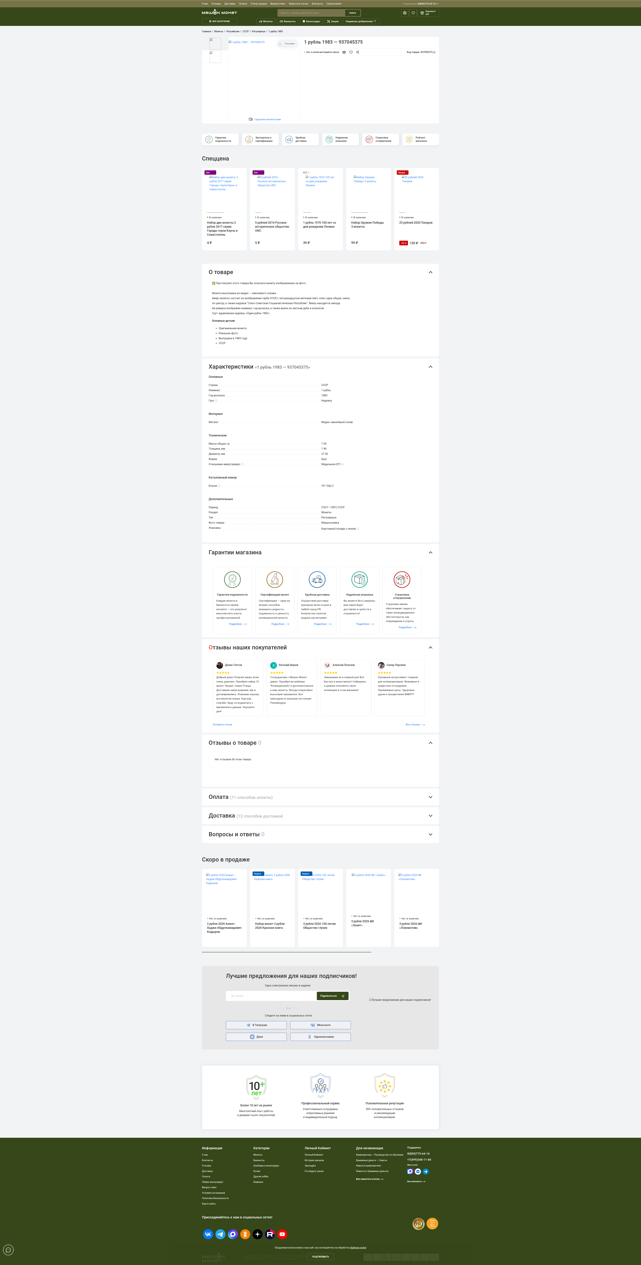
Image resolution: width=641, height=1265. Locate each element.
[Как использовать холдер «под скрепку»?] (357, 528)
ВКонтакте (324, 1025)
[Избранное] (413, 13)
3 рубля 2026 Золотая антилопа (462, 925)
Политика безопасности (215, 1198)
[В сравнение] (345, 52)
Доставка (230, 3)
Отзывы (216, 3)
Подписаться (328, 995)
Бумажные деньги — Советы (371, 1160)
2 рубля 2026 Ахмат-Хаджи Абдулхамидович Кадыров (224, 927)
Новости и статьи (298, 3)
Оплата (243, 3)
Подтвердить (320, 1256)
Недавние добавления (361, 21)
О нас (205, 3)
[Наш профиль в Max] (410, 1173)
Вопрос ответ (278, 3)
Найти (352, 13)
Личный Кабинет (314, 1154)
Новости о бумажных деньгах (372, 1171)
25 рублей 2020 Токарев (416, 222)
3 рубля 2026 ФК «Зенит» (362, 923)
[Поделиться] (358, 52)
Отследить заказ (314, 1171)
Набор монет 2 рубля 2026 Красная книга (270, 925)
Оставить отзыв (222, 724)
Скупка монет (334, 3)
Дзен (260, 1036)
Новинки (258, 1182)
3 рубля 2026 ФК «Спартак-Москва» (508, 925)
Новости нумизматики (368, 1165)
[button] (320, 272)
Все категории (221, 21)
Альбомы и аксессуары (266, 1165)
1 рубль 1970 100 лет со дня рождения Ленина (319, 224)
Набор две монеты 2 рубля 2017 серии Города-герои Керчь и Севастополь (222, 228)
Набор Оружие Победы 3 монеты (367, 224)
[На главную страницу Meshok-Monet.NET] (219, 12)
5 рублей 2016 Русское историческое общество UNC (272, 226)
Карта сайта (209, 1203)
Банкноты (290, 21)
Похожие (289, 43)
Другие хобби (260, 1176)
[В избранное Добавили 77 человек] (351, 52)
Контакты (317, 3)
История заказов (314, 1160)
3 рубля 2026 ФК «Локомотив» (410, 925)
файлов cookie (358, 1247)
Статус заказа (259, 3)
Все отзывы (413, 724)
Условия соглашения (213, 1193)
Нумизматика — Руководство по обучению (379, 1154)
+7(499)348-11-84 (419, 1159)
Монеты (268, 21)
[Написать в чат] (8, 1250)
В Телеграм (260, 1025)
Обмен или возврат (212, 1182)
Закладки (310, 1165)
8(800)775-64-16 (419, 3)
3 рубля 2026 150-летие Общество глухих (319, 925)
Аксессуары (313, 21)
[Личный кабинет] (404, 13)
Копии (256, 1171)
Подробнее (235, 623)
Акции (335, 21)
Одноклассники (324, 1036)
